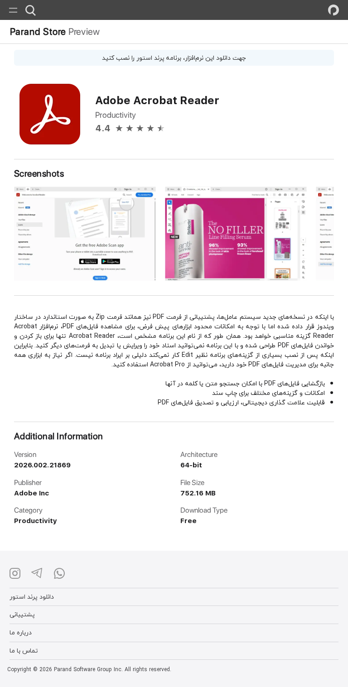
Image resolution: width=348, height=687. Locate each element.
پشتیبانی (22, 614)
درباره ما (21, 632)
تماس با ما (24, 650)
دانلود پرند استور (32, 596)
